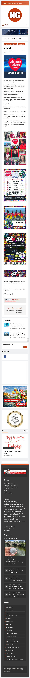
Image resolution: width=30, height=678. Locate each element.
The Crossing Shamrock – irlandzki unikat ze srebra (13, 560)
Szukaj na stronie (8, 344)
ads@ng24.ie (7, 530)
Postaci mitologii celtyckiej (13, 642)
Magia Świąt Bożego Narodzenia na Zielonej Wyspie (17, 595)
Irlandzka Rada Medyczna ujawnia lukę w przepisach (12, 3)
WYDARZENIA (9, 627)
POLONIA (15, 44)
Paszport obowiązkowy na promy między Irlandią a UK (17, 334)
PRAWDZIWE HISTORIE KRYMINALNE (14, 659)
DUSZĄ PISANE (9, 653)
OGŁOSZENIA (9, 607)
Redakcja (7, 51)
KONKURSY (6, 448)
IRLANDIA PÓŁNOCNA (11, 616)
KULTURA (11, 557)
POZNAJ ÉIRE (9, 630)
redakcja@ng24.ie (13, 501)
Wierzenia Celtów (11, 645)
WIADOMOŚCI (21, 44)
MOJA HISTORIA (16, 569)
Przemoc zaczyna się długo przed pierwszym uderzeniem (16, 587)
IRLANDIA (7, 557)
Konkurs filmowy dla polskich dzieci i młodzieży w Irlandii (14, 452)
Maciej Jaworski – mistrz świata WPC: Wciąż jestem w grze (16, 579)
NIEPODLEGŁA (9, 621)
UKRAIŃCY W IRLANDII (11, 656)
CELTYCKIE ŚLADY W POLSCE (13, 647)
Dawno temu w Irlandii (12, 633)
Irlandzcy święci (10, 639)
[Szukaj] (25, 347)
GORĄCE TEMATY (7, 44)
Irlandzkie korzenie (11, 636)
